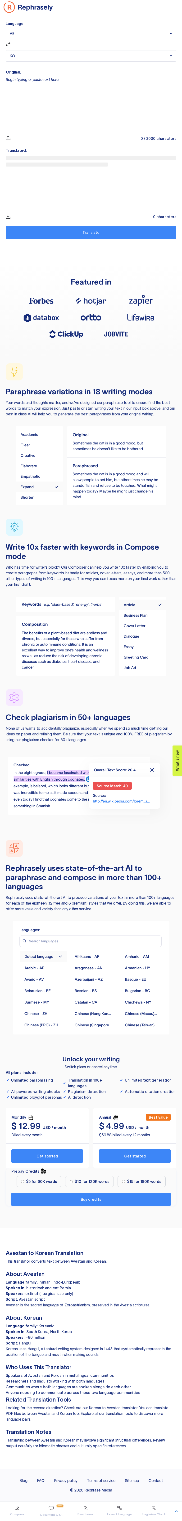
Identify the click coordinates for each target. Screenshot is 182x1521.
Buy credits (91, 1199)
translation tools (119, 1413)
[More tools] (176, 1511)
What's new (176, 758)
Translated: (16, 150)
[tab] (17, 1511)
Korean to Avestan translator (113, 1408)
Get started (47, 1156)
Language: (15, 23)
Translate (91, 232)
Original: (13, 72)
